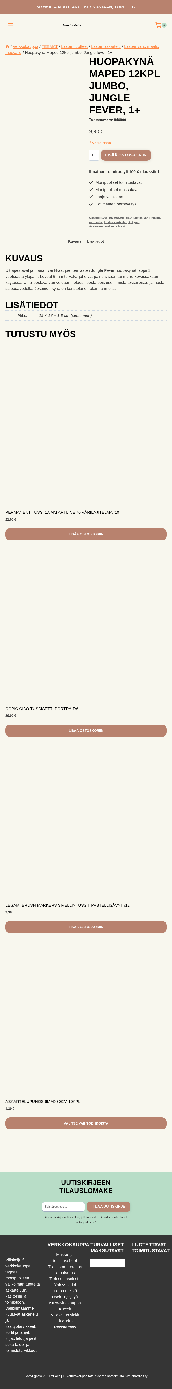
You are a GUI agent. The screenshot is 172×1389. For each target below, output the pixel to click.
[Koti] (7, 46)
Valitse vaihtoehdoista (86, 1123)
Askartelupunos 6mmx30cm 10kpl (42, 1101)
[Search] (106, 25)
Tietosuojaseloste (65, 1279)
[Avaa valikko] (10, 25)
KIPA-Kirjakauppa (65, 1303)
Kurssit (65, 1309)
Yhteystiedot (65, 1285)
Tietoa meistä (65, 1291)
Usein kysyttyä (65, 1297)
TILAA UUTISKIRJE (108, 1206)
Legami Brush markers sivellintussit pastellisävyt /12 (67, 905)
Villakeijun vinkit (65, 1315)
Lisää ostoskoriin (126, 155)
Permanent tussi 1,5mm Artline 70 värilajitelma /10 (62, 512)
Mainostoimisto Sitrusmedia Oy (125, 1376)
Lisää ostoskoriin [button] (86, 534)
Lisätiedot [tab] (95, 241)
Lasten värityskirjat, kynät (121, 222)
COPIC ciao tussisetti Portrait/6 (41, 709)
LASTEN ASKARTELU (116, 218)
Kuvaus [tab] (74, 241)
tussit (122, 226)
